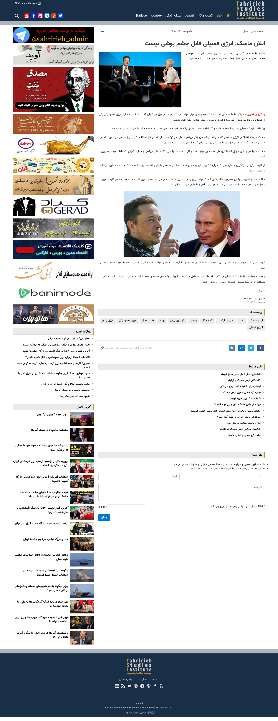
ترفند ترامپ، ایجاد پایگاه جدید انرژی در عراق (65, 384)
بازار (219, 15)
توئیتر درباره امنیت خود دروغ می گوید (240, 386)
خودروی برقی (177, 320)
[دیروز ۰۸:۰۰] (82, 481)
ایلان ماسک (256, 320)
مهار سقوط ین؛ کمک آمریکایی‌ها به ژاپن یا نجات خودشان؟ (42, 604)
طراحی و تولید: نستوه (136, 712)
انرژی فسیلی (256, 327)
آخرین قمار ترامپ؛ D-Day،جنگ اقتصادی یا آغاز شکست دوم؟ (56, 351)
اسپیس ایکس (226, 320)
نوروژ (162, 320)
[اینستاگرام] (136, 686)
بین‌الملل (141, 15)
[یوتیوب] (161, 686)
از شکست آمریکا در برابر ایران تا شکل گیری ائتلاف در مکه (42, 635)
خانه (154, 679)
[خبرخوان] (123, 686)
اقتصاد (189, 15)
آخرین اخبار (84, 406)
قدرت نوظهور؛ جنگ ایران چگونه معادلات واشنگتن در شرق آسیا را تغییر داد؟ (54, 375)
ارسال (104, 517)
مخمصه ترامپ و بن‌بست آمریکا (72, 390)
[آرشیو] (116, 686)
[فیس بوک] (154, 686)
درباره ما (142, 679)
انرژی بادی (108, 320)
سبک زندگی (173, 15)
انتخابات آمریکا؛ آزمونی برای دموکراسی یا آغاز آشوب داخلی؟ (57, 357)
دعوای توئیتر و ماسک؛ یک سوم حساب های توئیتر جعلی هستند (226, 411)
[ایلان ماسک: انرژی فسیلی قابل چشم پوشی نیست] (140, 79)
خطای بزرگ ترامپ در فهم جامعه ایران (69, 339)
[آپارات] (148, 686)
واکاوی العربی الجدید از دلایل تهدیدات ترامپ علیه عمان (41, 557)
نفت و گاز (207, 320)
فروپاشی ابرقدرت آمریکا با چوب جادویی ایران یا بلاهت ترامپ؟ (41, 619)
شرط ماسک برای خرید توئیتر (245, 398)
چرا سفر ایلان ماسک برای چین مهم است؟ (237, 404)
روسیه (193, 320)
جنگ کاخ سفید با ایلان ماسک (244, 435)
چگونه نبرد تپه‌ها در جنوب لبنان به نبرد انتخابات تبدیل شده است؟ (45, 572)
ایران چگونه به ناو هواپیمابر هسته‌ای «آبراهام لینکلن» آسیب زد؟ (41, 588)
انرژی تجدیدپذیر (127, 320)
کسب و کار (205, 15)
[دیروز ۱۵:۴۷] (82, 450)
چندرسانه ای (125, 679)
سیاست (156, 15)
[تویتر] (129, 686)
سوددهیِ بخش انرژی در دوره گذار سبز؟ (239, 417)
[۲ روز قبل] (82, 497)
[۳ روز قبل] (82, 559)
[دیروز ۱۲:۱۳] (82, 466)
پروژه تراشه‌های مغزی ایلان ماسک (242, 392)
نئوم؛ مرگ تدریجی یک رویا (75, 396)
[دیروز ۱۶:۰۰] (82, 435)
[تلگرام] (142, 686)
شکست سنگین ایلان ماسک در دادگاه (240, 429)
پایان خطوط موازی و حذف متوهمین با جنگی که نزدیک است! (56, 345)
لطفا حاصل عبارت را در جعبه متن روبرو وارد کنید (237, 507)
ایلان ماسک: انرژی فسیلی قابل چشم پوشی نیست (205, 43)
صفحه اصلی (257, 31)
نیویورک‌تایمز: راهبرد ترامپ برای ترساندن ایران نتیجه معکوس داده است (53, 365)
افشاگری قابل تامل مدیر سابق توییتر (241, 374)
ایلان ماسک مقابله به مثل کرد (244, 423)
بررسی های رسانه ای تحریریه (224, 10)
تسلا (242, 320)
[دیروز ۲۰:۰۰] (82, 419)
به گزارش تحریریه (255, 114)
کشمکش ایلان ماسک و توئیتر (244, 380)
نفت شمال (148, 320)
